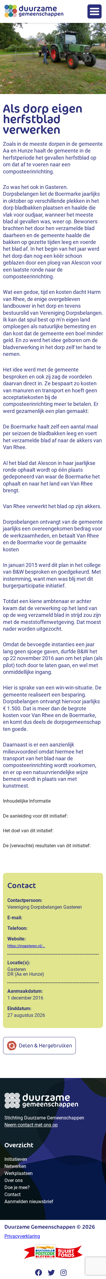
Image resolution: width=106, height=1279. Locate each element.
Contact (12, 1194)
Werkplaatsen (18, 1173)
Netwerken (15, 1166)
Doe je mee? (17, 1187)
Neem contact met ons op (31, 1125)
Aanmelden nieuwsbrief (28, 1201)
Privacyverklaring (22, 1236)
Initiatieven (15, 1159)
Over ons (13, 1180)
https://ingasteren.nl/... (26, 946)
